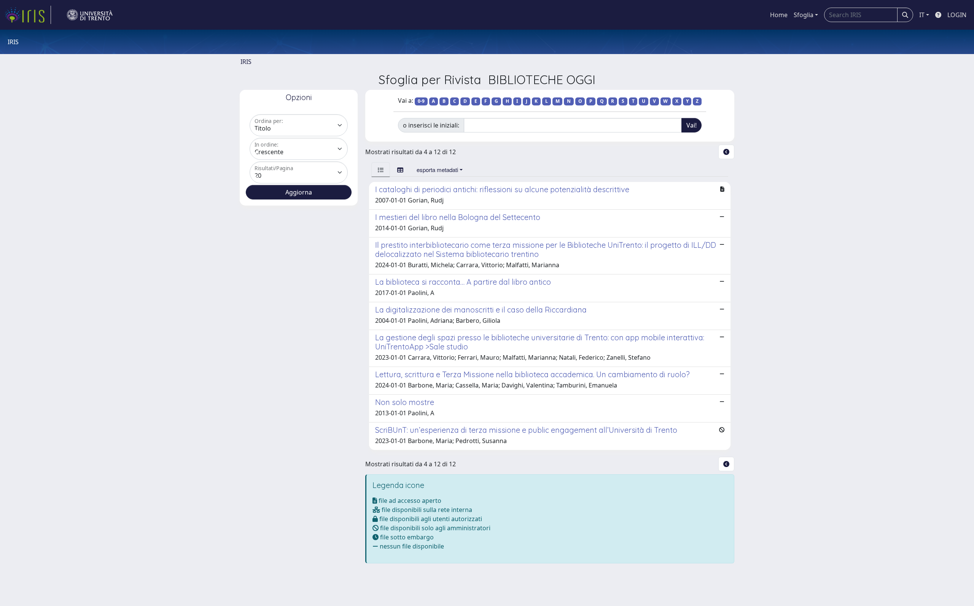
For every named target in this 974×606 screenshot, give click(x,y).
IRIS (245, 61)
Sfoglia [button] (803, 15)
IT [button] (922, 15)
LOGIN (956, 15)
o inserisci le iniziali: (431, 125)
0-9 (421, 101)
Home (779, 15)
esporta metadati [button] (437, 170)
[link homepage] (28, 15)
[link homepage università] (90, 15)
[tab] (380, 169)
